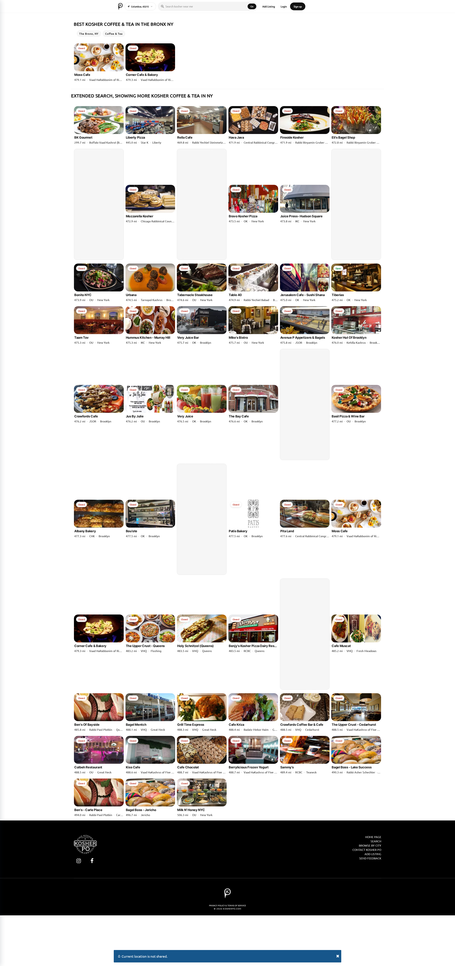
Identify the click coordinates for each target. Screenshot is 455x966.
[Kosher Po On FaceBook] (92, 861)
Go (251, 6)
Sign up (298, 6)
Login (284, 6)
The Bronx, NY (88, 33)
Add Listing (268, 6)
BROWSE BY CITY (370, 845)
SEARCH (376, 841)
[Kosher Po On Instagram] (79, 861)
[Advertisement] (98, 204)
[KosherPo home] (120, 6)
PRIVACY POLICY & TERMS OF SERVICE (227, 905)
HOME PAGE (373, 837)
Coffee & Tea (114, 33)
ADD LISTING (373, 854)
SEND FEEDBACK (370, 858)
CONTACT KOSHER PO (366, 849)
